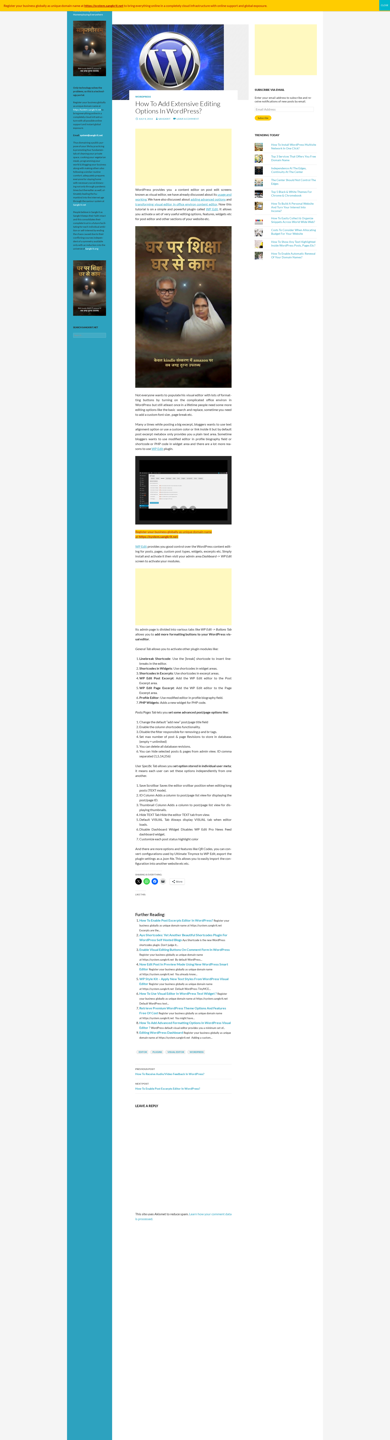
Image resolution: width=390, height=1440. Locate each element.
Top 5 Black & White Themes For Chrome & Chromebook (291, 193)
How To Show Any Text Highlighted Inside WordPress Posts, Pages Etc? (293, 243)
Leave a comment (188, 118)
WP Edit (212, 209)
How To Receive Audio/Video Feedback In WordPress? (169, 1072)
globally (41, 6)
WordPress (143, 96)
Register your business (20, 6)
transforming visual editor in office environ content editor (176, 204)
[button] (174, 509)
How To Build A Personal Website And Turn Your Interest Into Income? (292, 207)
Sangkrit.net (79, 204)
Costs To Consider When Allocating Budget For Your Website (293, 231)
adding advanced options (208, 199)
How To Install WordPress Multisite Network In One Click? (293, 146)
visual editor (176, 1052)
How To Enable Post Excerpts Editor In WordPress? (176, 920)
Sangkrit (164, 118)
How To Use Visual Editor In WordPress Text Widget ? (178, 993)
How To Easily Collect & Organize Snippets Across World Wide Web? (293, 220)
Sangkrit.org (91, 248)
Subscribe (263, 117)
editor (143, 1052)
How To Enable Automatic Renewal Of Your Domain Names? (293, 255)
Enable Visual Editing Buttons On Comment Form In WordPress (184, 949)
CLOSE (384, 5)
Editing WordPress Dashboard (161, 1032)
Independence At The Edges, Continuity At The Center (288, 170)
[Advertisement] (183, 157)
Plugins (157, 1052)
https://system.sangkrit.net (87, 109)
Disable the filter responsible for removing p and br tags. (178, 732)
